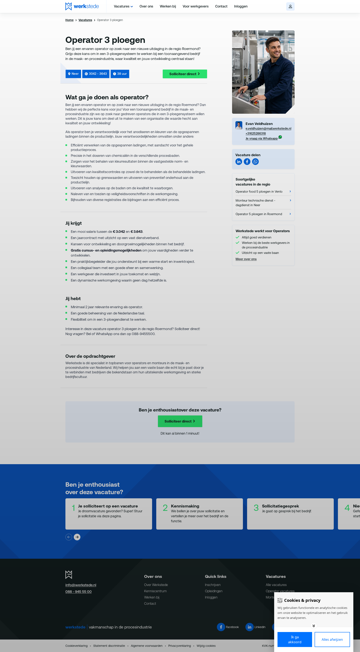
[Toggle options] (313, 625)
